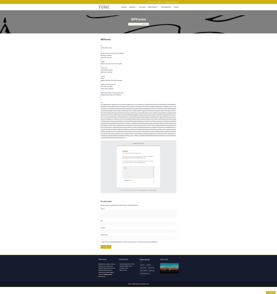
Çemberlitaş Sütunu (145, 273)
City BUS (149, 264)
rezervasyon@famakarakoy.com (169, 2)
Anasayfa (124, 7)
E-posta (103, 227)
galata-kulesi (143, 267)
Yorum (103, 208)
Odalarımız (132, 7)
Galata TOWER (143, 270)
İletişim (176, 7)
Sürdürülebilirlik (166, 7)
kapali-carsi (151, 270)
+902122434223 (152, 2)
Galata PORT (151, 267)
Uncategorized (137, 24)
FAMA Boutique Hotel (143, 190)
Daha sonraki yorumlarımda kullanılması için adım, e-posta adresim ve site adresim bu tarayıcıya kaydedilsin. (129, 242)
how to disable (153, 190)
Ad (102, 220)
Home (131, 24)
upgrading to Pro (141, 162)
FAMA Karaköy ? (153, 7)
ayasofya (142, 264)
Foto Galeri (142, 7)
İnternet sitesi (104, 235)
